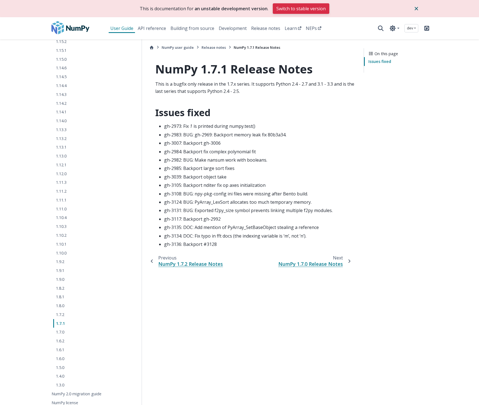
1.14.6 (61, 67)
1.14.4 (61, 85)
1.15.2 (61, 41)
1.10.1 (61, 244)
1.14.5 (61, 76)
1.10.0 (61, 253)
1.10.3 (61, 226)
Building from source (192, 28)
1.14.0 (61, 120)
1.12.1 (61, 164)
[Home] (151, 47)
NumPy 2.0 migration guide (76, 393)
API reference (152, 28)
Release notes (265, 28)
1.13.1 (61, 147)
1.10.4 (61, 217)
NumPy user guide (178, 47)
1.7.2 (60, 314)
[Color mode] (394, 28)
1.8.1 (60, 296)
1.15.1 (61, 50)
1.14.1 (61, 111)
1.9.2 (60, 261)
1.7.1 (60, 323)
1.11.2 (61, 191)
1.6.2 (60, 340)
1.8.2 (60, 288)
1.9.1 (60, 270)
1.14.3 (61, 94)
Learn (291, 28)
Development (233, 28)
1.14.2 (61, 103)
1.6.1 (60, 349)
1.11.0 (61, 209)
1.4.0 (60, 376)
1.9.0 (60, 279)
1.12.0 (61, 173)
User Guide (121, 28)
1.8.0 (60, 305)
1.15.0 (61, 59)
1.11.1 (61, 200)
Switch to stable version (301, 9)
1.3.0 (60, 385)
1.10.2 (61, 235)
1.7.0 (60, 332)
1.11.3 (61, 182)
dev (410, 28)
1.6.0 (60, 358)
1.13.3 (61, 129)
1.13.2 (61, 138)
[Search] (380, 28)
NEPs (311, 28)
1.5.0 (60, 367)
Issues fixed (379, 61)
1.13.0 (61, 156)
